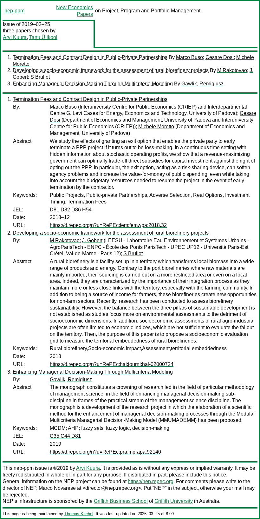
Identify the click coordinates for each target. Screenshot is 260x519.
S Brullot (40, 77)
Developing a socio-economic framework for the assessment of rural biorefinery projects (111, 70)
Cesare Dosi (219, 57)
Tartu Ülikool (43, 37)
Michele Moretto (156, 126)
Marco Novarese (57, 488)
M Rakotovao (232, 70)
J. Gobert (92, 240)
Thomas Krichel (78, 513)
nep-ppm (14, 10)
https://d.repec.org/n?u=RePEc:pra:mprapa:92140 (105, 452)
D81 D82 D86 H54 (71, 209)
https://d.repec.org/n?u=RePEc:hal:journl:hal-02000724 (111, 364)
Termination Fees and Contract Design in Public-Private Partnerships (90, 57)
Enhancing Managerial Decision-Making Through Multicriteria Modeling (93, 83)
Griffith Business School (121, 501)
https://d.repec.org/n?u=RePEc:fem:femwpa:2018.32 (108, 225)
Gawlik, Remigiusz (202, 83)
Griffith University (173, 501)
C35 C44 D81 (65, 436)
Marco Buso (189, 57)
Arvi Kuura (15, 37)
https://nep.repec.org (150, 481)
